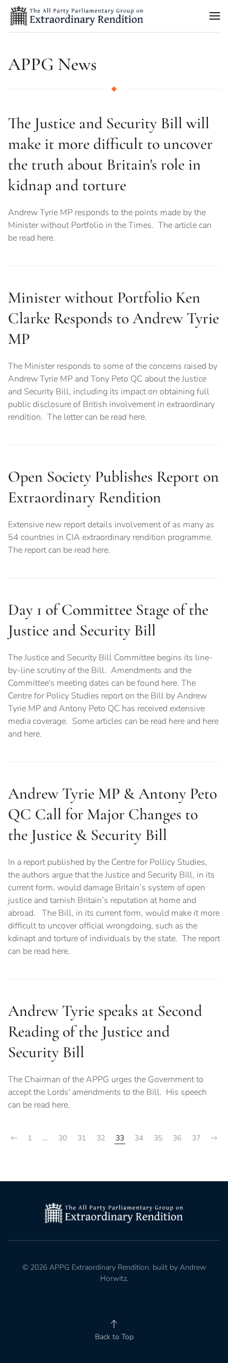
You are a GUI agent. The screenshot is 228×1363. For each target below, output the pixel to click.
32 (101, 1138)
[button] (214, 16)
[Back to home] (77, 16)
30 (62, 1138)
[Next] (214, 1138)
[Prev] (14, 1138)
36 (177, 1138)
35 (158, 1138)
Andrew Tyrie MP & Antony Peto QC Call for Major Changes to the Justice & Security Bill (112, 814)
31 (81, 1138)
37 (196, 1138)
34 (139, 1138)
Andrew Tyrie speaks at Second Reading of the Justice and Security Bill (105, 1031)
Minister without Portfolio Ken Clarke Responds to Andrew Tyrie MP (113, 318)
